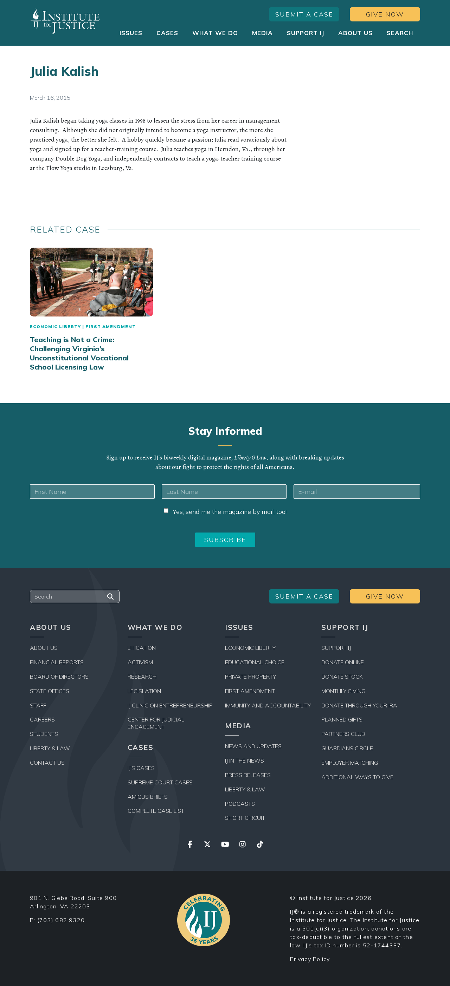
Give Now (385, 14)
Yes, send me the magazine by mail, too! (230, 512)
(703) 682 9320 (61, 919)
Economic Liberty (55, 326)
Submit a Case (304, 14)
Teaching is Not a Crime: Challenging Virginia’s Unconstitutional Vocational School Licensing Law (79, 353)
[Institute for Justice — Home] (65, 21)
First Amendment (110, 326)
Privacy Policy (310, 958)
